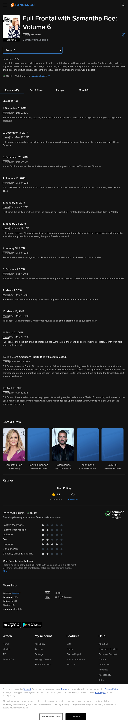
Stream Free (9, 659)
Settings (39, 654)
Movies (6, 649)
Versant (27, 689)
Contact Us (104, 664)
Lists (69, 644)
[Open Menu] (4, 5)
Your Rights (100, 692)
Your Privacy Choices (51, 716)
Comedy (16, 593)
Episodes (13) (12, 90)
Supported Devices (108, 649)
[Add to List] (123, 34)
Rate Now (73, 499)
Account (39, 649)
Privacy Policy (111, 689)
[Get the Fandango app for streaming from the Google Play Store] (32, 625)
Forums (102, 659)
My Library (40, 644)
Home (6, 644)
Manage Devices (43, 659)
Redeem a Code (43, 664)
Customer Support (108, 654)
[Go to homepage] (22, 5)
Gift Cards (71, 664)
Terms (64, 689)
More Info (84, 90)
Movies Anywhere (76, 659)
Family (70, 649)
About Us (103, 644)
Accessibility (105, 674)
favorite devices (39, 76)
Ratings (60, 90)
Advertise (103, 669)
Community (56, 499)
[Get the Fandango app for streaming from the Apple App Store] (12, 625)
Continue (76, 716)
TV (4, 654)
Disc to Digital (74, 654)
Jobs (101, 680)
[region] (64, 703)
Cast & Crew (36, 90)
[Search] (123, 5)
